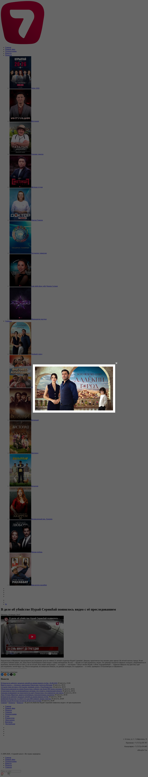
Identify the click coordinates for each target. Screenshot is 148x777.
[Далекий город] (74, 388)
